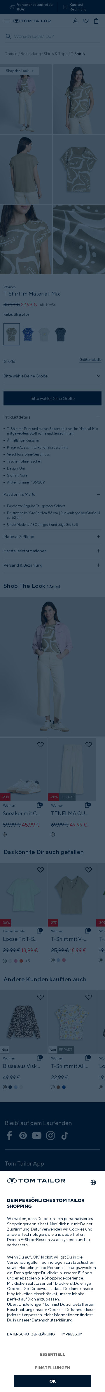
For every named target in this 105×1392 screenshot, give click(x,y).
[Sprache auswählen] (93, 1182)
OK (52, 1381)
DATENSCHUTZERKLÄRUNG (31, 1334)
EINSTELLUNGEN (52, 1367)
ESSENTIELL (52, 1354)
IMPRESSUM (72, 1334)
